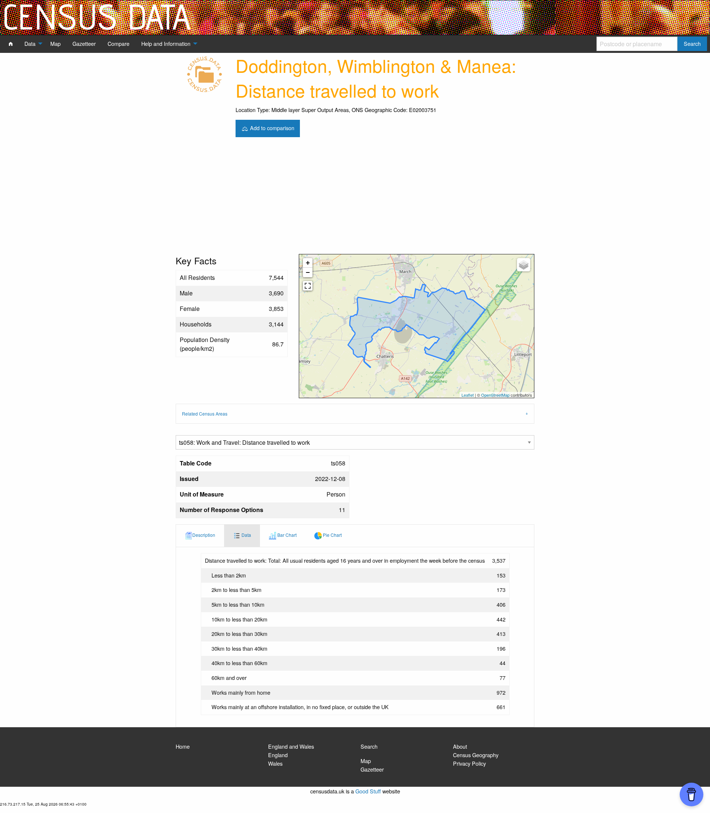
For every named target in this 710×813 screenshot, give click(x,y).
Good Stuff (368, 791)
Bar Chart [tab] (286, 535)
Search (369, 746)
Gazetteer (372, 769)
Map (366, 761)
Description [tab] (203, 535)
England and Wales (291, 746)
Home (183, 746)
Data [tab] (245, 535)
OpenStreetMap (495, 395)
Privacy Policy (469, 763)
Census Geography (475, 755)
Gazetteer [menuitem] (84, 43)
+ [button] (308, 263)
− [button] (308, 272)
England (278, 755)
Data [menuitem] (30, 43)
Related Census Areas (204, 413)
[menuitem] (10, 44)
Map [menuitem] (55, 43)
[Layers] (523, 264)
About (460, 746)
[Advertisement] (355, 198)
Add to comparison (271, 127)
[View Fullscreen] (307, 286)
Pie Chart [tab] (332, 535)
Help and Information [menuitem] (165, 43)
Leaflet (468, 395)
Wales (275, 763)
